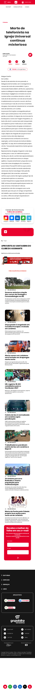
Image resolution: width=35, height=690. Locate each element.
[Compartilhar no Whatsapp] (10, 687)
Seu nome (9, 541)
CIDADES (27, 7)
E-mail (9, 548)
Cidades (5, 22)
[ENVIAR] (18, 558)
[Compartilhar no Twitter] (25, 687)
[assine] (30, 687)
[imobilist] (5, 687)
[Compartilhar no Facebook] (15, 687)
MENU (9, 2)
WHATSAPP (8, 7)
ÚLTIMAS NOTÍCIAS (18, 7)
